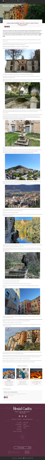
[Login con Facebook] (5, 397)
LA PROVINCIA (18, 424)
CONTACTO (19, 429)
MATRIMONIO (26, 426)
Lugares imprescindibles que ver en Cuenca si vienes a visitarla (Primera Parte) (8, 383)
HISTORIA (20, 426)
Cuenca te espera (16, 6)
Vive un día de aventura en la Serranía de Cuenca (22, 383)
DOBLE (24, 424)
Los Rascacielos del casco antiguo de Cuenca (36, 383)
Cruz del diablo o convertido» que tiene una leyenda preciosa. (14, 118)
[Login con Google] (7, 397)
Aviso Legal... (21, 447)
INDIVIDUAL (25, 422)
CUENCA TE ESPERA (17, 431)
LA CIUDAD (19, 422)
